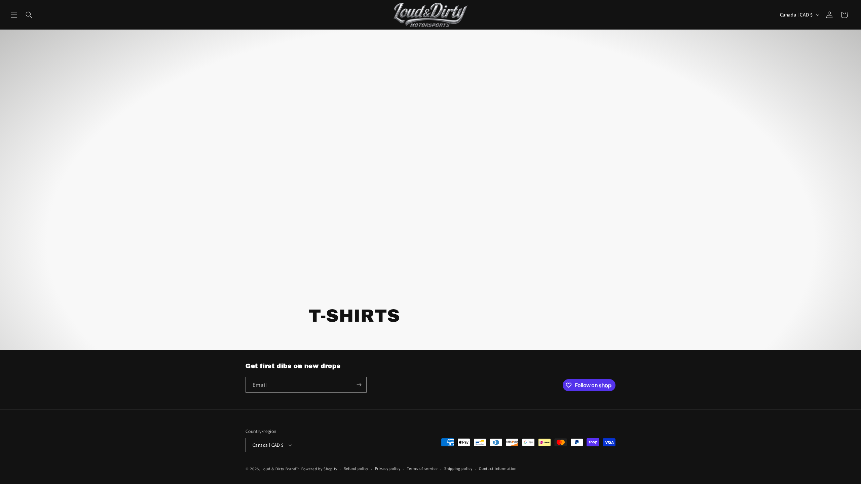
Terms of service (422, 468)
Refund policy (356, 468)
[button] (14, 14)
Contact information (497, 468)
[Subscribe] (358, 385)
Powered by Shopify (319, 468)
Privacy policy (388, 468)
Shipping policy (458, 468)
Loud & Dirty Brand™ (281, 468)
